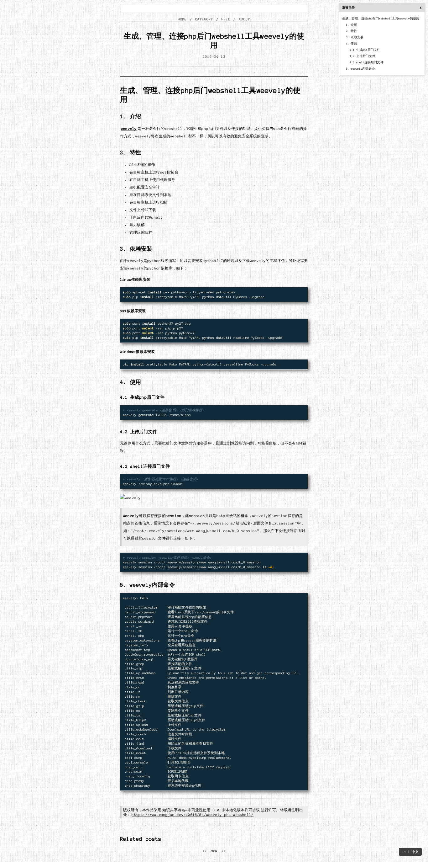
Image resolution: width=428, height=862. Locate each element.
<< (204, 850)
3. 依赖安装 (354, 37)
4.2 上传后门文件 (362, 56)
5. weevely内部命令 (360, 68)
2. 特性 (351, 31)
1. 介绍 (351, 24)
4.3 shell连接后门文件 (367, 62)
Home (214, 850)
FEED (226, 19)
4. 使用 (351, 43)
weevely (129, 128)
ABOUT (244, 19)
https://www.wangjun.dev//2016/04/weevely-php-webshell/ (192, 815)
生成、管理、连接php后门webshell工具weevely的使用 (381, 18)
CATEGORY (204, 19)
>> (223, 850)
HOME (182, 19)
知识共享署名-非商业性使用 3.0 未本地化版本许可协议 (211, 810)
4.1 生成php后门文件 (365, 49)
